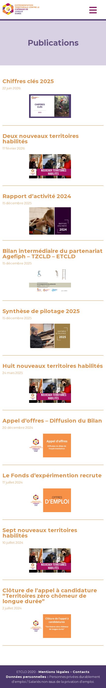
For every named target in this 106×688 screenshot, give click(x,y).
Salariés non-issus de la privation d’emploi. (61, 682)
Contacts (81, 672)
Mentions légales (53, 672)
